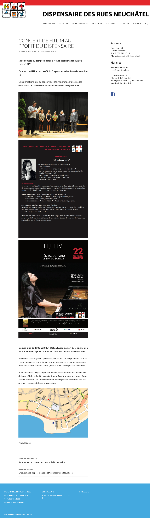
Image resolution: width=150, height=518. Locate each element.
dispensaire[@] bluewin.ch (14, 502)
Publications (84, 492)
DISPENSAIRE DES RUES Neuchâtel (17, 492)
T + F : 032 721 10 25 (12, 499)
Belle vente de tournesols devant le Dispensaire (41, 460)
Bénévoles (110, 24)
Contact (137, 24)
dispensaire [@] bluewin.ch (128, 56)
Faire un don (124, 24)
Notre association (80, 24)
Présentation (49, 24)
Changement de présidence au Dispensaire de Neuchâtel (45, 471)
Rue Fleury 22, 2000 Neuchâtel (16, 495)
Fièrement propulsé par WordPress (18, 514)
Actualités (63, 24)
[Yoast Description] (113, 93)
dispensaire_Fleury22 (49, 51)
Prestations (97, 24)
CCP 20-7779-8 (48, 492)
